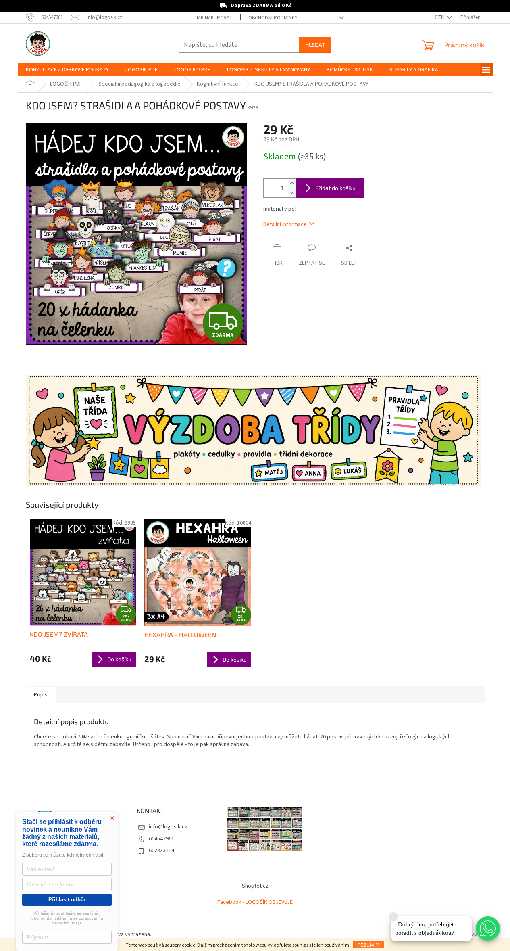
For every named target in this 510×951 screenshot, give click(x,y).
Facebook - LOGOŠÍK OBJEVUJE (255, 902)
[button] (488, 928)
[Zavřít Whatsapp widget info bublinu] (393, 916)
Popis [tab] (41, 695)
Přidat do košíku (335, 187)
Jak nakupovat (214, 17)
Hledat (315, 44)
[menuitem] (67, 69)
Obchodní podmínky (273, 17)
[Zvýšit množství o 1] (292, 183)
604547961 (161, 839)
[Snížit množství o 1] (292, 192)
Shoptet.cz (255, 886)
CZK (440, 17)
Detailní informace (285, 224)
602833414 (161, 850)
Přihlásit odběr (66, 900)
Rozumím (369, 944)
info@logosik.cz (168, 827)
